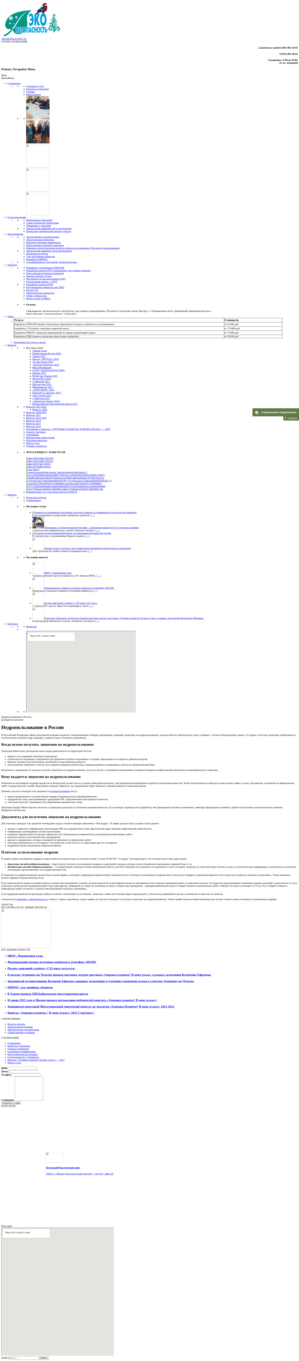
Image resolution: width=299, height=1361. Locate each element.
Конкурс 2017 (33, 415)
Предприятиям (15, 234)
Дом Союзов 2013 (41, 395)
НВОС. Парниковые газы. (25, 955)
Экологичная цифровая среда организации (49, 228)
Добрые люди (39, 350)
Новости (12, 494)
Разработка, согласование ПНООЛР (45, 267)
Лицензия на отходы (37, 253)
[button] (7, 78)
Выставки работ (34, 348)
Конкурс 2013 (33, 423)
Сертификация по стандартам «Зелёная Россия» (51, 262)
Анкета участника (35, 432)
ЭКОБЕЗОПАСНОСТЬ (13, 39)
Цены (10, 316)
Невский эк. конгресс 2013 (46, 392)
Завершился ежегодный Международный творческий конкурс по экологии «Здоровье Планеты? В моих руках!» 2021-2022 (90, 1006)
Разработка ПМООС (37, 259)
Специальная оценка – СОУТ (41, 281)
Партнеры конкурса (36, 440)
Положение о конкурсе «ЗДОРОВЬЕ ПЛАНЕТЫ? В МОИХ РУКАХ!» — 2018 (68, 429)
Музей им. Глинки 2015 (45, 376)
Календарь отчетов (36, 497)
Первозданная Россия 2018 (46, 353)
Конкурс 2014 (33, 420)
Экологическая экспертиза (40, 293)
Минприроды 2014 (42, 387)
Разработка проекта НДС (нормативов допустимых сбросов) (58, 270)
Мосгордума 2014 (41, 384)
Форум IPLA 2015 (41, 378)
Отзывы (30, 91)
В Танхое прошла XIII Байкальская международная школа (47, 993)
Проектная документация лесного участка (48, 231)
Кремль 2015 (39, 373)
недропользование (60, 791)
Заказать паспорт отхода (39, 276)
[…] (92, 515)
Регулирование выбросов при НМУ (45, 287)
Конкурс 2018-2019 (36, 412)
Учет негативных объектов (40, 256)
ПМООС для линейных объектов (30, 987)
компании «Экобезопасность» (32, 899)
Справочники (33, 500)
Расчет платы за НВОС (38, 298)
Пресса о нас (33, 443)
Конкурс (12, 345)
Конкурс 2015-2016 (36, 418)
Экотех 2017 (38, 356)
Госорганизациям (16, 217)
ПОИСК (5, 1358)
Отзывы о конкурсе (36, 446)
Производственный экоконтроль (43, 242)
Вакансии (31, 626)
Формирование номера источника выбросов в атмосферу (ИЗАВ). (52, 962)
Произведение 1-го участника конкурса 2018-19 (51, 492)
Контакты (12, 624)
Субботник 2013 (41, 398)
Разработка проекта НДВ (39, 284)
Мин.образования (41, 367)
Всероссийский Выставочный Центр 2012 (54, 404)
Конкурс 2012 (33, 426)
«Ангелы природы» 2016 (45, 364)
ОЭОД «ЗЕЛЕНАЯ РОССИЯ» (48, 370)
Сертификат (32, 434)
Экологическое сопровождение (42, 237)
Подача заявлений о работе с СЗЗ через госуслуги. (41, 968)
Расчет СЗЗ (32, 290)
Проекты (12, 265)
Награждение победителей (40, 437)
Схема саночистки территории (42, 223)
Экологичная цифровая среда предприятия (49, 251)
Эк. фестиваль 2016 (42, 362)
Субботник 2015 (41, 381)
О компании (14, 83)
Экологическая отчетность (40, 239)
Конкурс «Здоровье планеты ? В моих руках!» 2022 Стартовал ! (50, 1012)
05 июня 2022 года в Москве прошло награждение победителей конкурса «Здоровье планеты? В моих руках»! (82, 1000)
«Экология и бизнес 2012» (46, 401)
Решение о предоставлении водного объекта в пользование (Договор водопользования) (73, 248)
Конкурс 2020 (39, 409)
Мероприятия (33, 94)
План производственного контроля (45, 245)
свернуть (292, 418)
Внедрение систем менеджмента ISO (45, 279)
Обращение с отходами (38, 225)
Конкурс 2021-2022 (36, 406)
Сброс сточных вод (36, 295)
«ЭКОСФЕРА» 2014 (43, 390)
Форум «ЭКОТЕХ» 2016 (45, 359)
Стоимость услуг (35, 86)
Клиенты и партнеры (37, 89)
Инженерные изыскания (39, 220)
